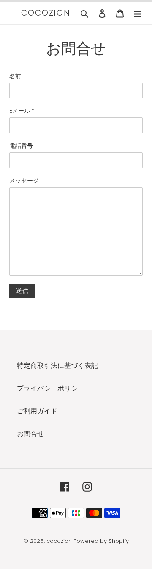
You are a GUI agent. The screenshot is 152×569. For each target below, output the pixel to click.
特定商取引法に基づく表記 (57, 365)
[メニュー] (138, 13)
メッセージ (24, 180)
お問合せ (30, 434)
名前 (15, 76)
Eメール (22, 110)
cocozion (46, 13)
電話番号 (21, 145)
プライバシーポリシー (50, 388)
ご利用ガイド (37, 411)
